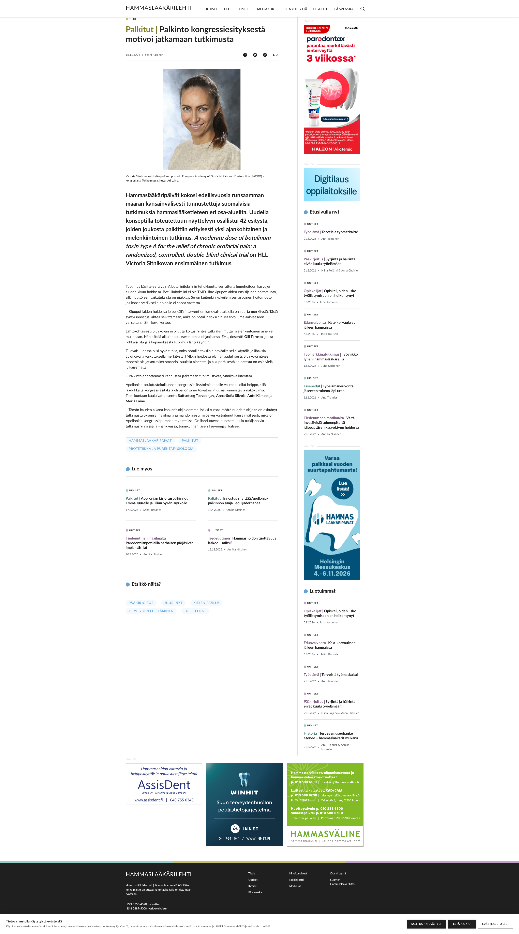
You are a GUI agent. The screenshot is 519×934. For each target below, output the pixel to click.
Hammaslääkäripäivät (150, 440)
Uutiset (211, 9)
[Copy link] (275, 54)
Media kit (295, 886)
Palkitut (190, 440)
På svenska (344, 9)
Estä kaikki (462, 924)
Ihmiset (244, 9)
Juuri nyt (173, 603)
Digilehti (320, 9)
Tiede (228, 9)
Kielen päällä (206, 603)
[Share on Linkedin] (265, 54)
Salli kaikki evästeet (426, 924)
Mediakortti (268, 9)
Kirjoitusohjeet (298, 873)
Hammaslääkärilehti (159, 8)
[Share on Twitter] (255, 54)
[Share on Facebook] (245, 54)
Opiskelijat (195, 611)
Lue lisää (265, 926)
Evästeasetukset (495, 924)
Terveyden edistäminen (151, 611)
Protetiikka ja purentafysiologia (161, 448)
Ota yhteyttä (296, 9)
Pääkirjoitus (141, 603)
